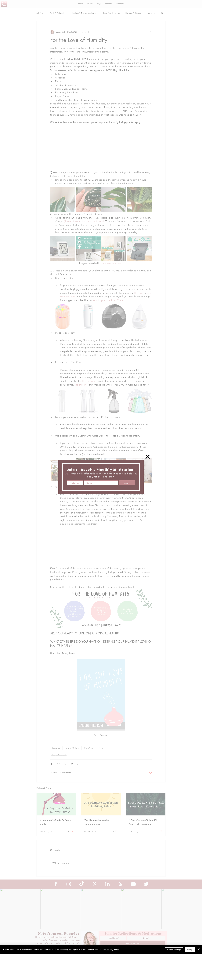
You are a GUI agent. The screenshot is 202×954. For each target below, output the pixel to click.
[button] (147, 457)
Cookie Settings (174, 949)
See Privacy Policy (111, 949)
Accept (190, 949)
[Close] (198, 949)
